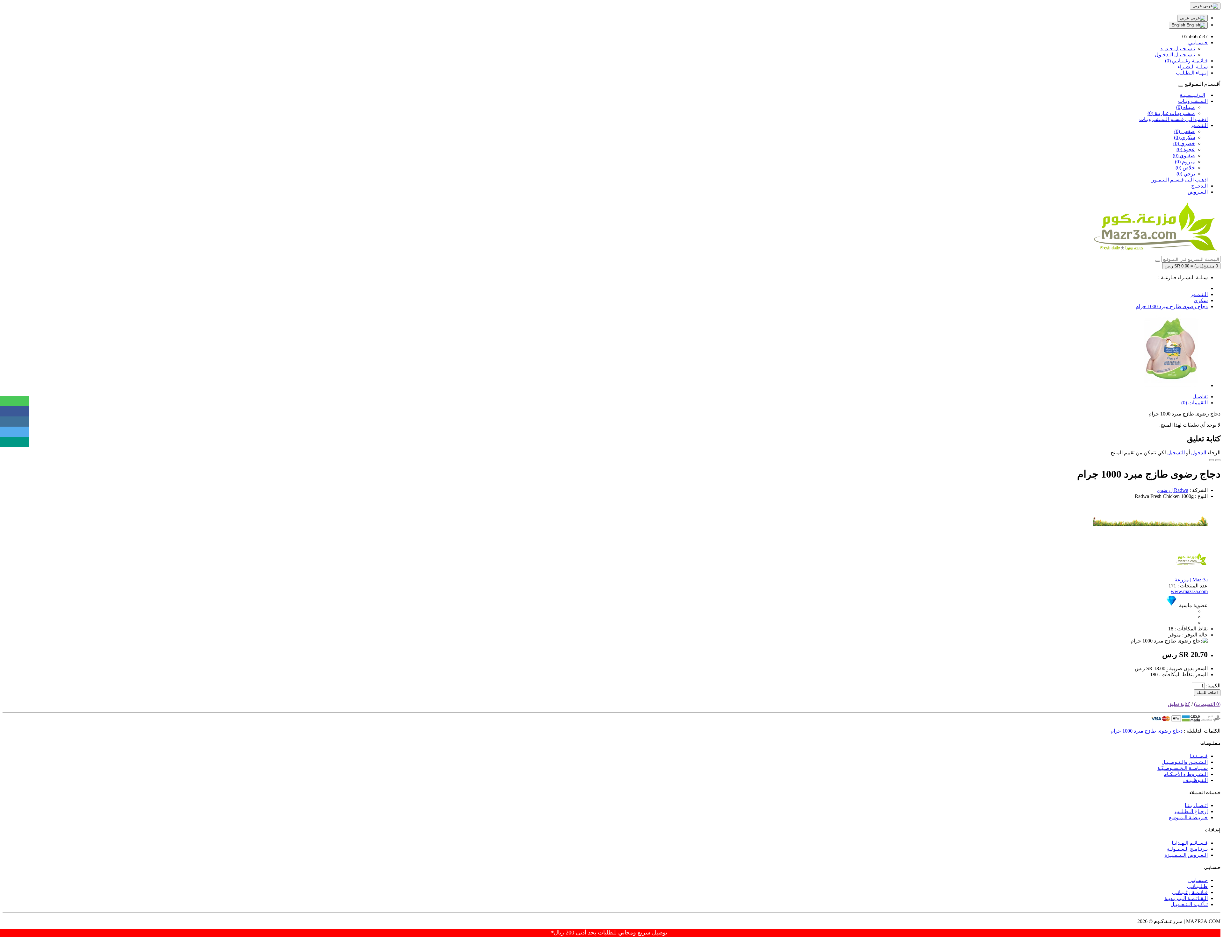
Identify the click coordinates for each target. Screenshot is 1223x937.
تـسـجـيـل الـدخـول (1175, 54)
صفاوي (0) (1184, 155)
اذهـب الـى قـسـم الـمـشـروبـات (1173, 119)
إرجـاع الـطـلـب (1191, 811)
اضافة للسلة (1207, 692)
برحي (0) (1186, 173)
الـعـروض (1198, 192)
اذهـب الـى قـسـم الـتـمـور (1180, 179)
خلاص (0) (1185, 167)
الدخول (1198, 452)
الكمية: (1213, 685)
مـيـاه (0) (1185, 107)
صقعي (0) (1184, 131)
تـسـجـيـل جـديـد (1177, 48)
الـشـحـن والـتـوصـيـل (1185, 762)
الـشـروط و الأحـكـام (1186, 774)
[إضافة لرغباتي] (1217, 460)
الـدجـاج (1199, 185)
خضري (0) (1184, 143)
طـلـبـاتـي (1197, 886)
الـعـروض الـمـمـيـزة (1186, 855)
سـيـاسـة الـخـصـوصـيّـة (1182, 768)
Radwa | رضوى (1172, 490)
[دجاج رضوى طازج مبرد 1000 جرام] (1171, 385)
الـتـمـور (1199, 125)
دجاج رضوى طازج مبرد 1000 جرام (1172, 306)
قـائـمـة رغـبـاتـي (1190, 892)
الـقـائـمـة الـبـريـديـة (1186, 898)
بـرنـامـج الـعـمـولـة (1187, 849)
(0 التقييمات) (1207, 704)
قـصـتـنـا (1199, 756)
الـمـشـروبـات (1193, 101)
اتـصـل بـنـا (1196, 805)
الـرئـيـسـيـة (1192, 95)
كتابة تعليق (1179, 704)
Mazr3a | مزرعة (1191, 579)
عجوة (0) (1186, 149)
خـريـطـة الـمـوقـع (1188, 817)
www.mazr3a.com (1189, 591)
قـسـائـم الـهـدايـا (1190, 843)
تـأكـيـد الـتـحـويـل (1189, 904)
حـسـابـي (1198, 880)
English (1178, 25)
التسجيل (1176, 452)
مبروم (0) (1185, 161)
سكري (1201, 300)
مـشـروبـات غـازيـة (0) (1171, 113)
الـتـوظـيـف (1195, 780)
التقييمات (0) (1194, 402)
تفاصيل (1200, 396)
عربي (1185, 18)
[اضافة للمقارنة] (1211, 460)
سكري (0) (1184, 137)
